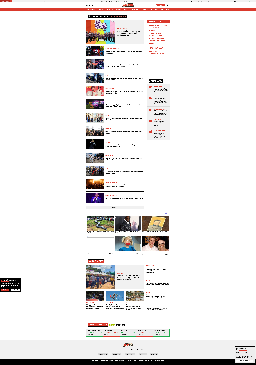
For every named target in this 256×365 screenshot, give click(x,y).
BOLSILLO (126, 9)
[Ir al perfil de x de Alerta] (118, 349)
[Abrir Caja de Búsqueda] (167, 5)
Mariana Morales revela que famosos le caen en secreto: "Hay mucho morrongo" (157, 283)
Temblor (152, 30)
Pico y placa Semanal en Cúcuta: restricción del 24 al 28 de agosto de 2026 (94, 306)
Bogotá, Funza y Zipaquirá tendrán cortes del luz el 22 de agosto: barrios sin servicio (115, 306)
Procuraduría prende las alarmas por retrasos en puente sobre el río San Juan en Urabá (134, 307)
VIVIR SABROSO (164, 9)
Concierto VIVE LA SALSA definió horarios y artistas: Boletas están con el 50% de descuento (123, 185)
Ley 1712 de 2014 (128, 363)
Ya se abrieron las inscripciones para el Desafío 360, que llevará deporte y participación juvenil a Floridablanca (157, 296)
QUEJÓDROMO (91, 9)
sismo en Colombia (162, 25)
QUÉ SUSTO (154, 9)
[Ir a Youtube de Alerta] (132, 349)
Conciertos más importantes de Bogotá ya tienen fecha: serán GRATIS (123, 132)
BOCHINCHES (135, 9)
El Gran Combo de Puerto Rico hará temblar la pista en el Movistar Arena (128, 33)
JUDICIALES (101, 9)
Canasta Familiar (5, 1)
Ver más (164, 325)
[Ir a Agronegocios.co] (117, 325)
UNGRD (152, 43)
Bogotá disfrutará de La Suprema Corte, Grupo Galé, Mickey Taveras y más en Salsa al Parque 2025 (123, 65)
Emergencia (153, 51)
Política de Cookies (244, 357)
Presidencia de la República (158, 41)
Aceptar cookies (244, 360)
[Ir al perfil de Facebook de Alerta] (113, 349)
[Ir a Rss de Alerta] (142, 349)
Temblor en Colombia (156, 35)
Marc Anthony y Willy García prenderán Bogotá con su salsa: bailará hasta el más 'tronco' (123, 105)
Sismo (152, 25)
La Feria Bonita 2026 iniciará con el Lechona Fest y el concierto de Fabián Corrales (129, 278)
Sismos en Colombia (156, 28)
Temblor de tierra (155, 33)
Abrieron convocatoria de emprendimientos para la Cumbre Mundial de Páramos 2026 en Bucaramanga (156, 270)
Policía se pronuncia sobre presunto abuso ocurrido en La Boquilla (156, 308)
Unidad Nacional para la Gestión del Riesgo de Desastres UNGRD (156, 47)
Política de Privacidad (119, 360)
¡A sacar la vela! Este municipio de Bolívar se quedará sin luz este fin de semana (160, 123)
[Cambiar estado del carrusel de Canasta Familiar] (11, 1)
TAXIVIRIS (110, 9)
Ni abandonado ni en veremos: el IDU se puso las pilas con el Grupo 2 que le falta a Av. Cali (160, 135)
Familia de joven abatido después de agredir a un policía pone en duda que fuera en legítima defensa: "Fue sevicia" (160, 101)
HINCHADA (118, 9)
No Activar (15, 289)
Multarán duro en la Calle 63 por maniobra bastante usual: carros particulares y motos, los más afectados (160, 112)
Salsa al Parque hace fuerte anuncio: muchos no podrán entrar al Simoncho (123, 52)
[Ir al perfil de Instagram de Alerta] (127, 349)
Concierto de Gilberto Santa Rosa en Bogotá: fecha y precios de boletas (124, 199)
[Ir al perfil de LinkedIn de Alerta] (122, 349)
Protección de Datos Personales (145, 360)
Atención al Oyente (131, 360)
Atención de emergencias (157, 54)
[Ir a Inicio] (128, 5)
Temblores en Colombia (157, 38)
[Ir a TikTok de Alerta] (137, 349)
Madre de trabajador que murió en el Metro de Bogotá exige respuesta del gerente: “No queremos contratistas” (161, 89)
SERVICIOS (145, 9)
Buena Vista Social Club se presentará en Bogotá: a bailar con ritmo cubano (123, 119)
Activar (5, 289)
